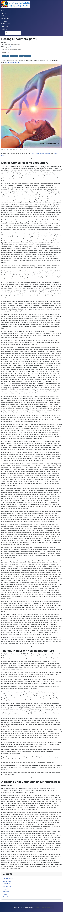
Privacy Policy (5, 26)
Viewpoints (6, 897)
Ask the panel (14, 47)
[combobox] (13, 33)
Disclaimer (4, 29)
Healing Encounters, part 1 (13, 62)
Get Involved (5, 16)
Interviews (6, 891)
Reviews (5, 894)
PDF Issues (4, 21)
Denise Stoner (34, 153)
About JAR (4, 13)
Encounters (6, 884)
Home (2, 10)
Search (3, 33)
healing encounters (24, 56)
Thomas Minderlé (44, 153)
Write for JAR (5, 18)
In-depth (5, 889)
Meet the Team (5, 24)
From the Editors (8, 886)
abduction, (5, 56)
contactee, (14, 56)
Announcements (8, 878)
